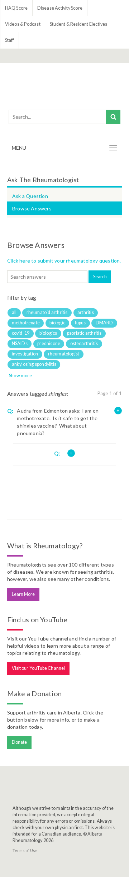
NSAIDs (20, 343)
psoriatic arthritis (84, 333)
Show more (20, 375)
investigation (25, 354)
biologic (57, 322)
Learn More (23, 594)
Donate (19, 742)
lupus (80, 322)
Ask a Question (30, 196)
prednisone (48, 343)
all (14, 312)
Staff (9, 40)
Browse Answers (32, 208)
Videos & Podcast (22, 24)
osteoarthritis (84, 343)
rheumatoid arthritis (47, 312)
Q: (10, 411)
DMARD (104, 322)
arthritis (85, 312)
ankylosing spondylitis (34, 364)
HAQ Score (16, 8)
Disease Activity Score (59, 8)
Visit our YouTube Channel (38, 668)
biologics (48, 333)
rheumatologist (64, 354)
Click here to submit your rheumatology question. (64, 261)
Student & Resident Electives (79, 24)
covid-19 (21, 333)
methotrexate (26, 322)
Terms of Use (25, 850)
